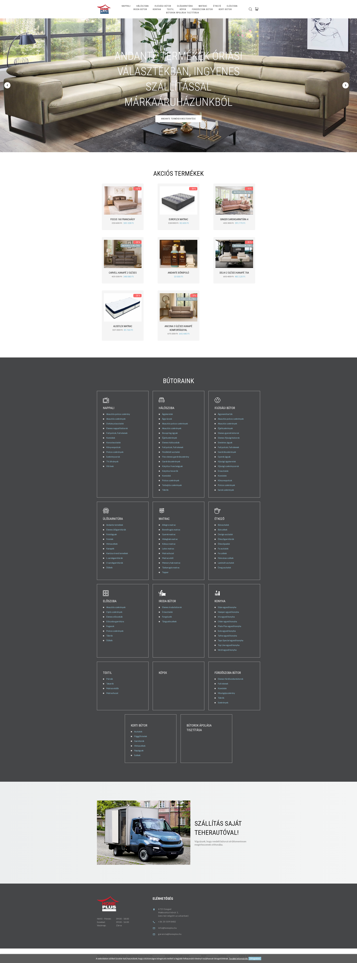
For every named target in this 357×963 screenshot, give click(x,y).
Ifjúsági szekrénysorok (228, 466)
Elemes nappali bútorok (117, 428)
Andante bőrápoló (178, 272)
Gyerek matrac (169, 534)
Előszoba (232, 6)
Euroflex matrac (178, 219)
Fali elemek (223, 683)
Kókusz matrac (169, 544)
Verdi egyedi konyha (227, 650)
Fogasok (110, 626)
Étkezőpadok (224, 544)
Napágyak (138, 750)
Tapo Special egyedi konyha (230, 640)
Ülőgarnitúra (185, 6)
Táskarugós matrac (171, 567)
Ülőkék (109, 567)
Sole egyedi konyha (227, 631)
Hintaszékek (112, 544)
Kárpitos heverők (170, 471)
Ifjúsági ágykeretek (227, 461)
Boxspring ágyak (170, 433)
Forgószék (167, 616)
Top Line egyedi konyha (228, 645)
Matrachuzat (168, 553)
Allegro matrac (169, 525)
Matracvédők (112, 688)
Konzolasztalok (113, 442)
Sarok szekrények (226, 490)
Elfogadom (255, 958)
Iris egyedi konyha (226, 616)
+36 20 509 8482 (167, 921)
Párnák (109, 679)
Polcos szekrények (114, 452)
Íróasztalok (223, 471)
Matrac (203, 6)
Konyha (157, 9)
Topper (165, 572)
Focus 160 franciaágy (122, 219)
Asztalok (138, 731)
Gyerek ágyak (224, 456)
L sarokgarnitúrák (114, 558)
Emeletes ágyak (225, 442)
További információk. (238, 958)
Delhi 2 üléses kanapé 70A (234, 272)
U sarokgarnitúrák (114, 562)
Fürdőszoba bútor (202, 9)
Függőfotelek (140, 736)
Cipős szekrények (114, 612)
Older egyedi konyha (227, 621)
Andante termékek (114, 525)
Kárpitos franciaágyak (172, 466)
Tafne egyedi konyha (227, 635)
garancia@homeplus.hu (170, 934)
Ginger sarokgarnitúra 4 (234, 219)
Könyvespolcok (113, 447)
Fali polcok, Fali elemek (116, 433)
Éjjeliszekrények (169, 437)
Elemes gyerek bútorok (228, 433)
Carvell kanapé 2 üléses (123, 272)
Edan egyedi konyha (227, 607)
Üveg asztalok (224, 567)
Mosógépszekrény (226, 693)
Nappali (126, 6)
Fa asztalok (223, 548)
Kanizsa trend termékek (117, 553)
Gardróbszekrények (171, 461)
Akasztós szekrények (116, 419)
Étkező (217, 6)
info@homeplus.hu (167, 928)
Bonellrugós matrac (171, 529)
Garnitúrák (139, 741)
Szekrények (223, 702)
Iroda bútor (140, 9)
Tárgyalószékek (169, 621)
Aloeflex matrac (122, 326)
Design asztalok (225, 534)
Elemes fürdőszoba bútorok (230, 679)
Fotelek (109, 539)
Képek (183, 9)
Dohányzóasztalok (115, 423)
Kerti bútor (225, 9)
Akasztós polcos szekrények (175, 423)
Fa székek (222, 553)
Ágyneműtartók (225, 414)
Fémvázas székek (225, 558)
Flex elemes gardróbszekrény (175, 456)
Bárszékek (222, 529)
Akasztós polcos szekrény (118, 414)
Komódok (110, 437)
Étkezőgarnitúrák (226, 539)
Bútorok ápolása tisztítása (182, 13)
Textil (170, 9)
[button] (7, 85)
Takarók (110, 683)
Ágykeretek (167, 414)
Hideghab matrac (170, 539)
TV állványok (112, 461)
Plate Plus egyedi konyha (229, 626)
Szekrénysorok (113, 456)
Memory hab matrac (171, 562)
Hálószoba (143, 6)
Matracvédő (167, 558)
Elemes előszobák (114, 616)
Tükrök (165, 490)
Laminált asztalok (226, 562)
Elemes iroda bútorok (172, 607)
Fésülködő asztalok (171, 452)
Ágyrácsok (167, 419)
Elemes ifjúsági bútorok (229, 437)
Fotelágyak (111, 534)
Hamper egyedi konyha (228, 612)
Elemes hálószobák (170, 442)
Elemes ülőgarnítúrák (116, 529)
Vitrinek (110, 466)
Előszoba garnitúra (115, 621)
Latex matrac (168, 548)
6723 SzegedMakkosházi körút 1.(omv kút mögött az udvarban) (173, 912)
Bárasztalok (223, 525)
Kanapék (110, 548)
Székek (137, 755)
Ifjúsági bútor (163, 6)
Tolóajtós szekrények (172, 485)
